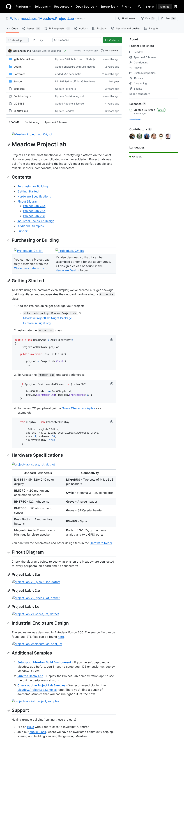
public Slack (37, 732)
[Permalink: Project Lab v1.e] (9, 606)
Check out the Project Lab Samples (41, 685)
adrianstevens (22, 50)
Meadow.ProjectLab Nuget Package (47, 318)
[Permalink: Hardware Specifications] (9, 455)
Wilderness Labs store (29, 268)
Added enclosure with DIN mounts (75, 66)
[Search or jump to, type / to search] (139, 6)
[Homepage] (9, 6)
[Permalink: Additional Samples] (9, 652)
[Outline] (117, 122)
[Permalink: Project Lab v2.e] (9, 590)
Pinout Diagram (27, 201)
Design (17, 66)
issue (30, 727)
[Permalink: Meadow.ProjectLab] (9, 144)
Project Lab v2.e (34, 211)
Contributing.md (23, 96)
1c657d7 (78, 50)
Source (17, 81)
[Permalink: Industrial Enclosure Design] (9, 622)
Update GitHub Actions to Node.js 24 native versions (86, 59)
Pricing (126, 6)
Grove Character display (78, 408)
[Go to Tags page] (41, 40)
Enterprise (107, 6)
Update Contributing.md (46, 50)
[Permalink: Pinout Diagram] (9, 552)
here (61, 636)
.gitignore (19, 88)
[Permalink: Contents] (9, 176)
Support (23, 231)
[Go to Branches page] (34, 40)
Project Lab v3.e (34, 206)
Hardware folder (101, 543)
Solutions (41, 6)
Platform (22, 6)
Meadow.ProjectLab (56, 18)
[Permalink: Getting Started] (9, 280)
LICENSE (18, 103)
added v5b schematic (68, 74)
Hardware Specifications (34, 196)
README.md (20, 110)
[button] (112, 339)
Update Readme (64, 110)
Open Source (85, 6)
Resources (61, 6)
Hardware (19, 74)
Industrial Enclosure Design (35, 221)
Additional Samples (30, 226)
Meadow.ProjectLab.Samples (37, 689)
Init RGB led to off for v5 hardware (75, 81)
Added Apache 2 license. (69, 103)
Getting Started (28, 191)
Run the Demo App (30, 676)
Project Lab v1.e (34, 216)
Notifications (128, 18)
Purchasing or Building (32, 186)
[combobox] (78, 40)
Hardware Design (67, 270)
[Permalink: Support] (9, 710)
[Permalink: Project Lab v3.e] (9, 574)
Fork (149, 18)
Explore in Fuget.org (37, 323)
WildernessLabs (23, 18)
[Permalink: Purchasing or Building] (9, 240)
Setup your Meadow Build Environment (44, 662)
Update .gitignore (65, 88)
